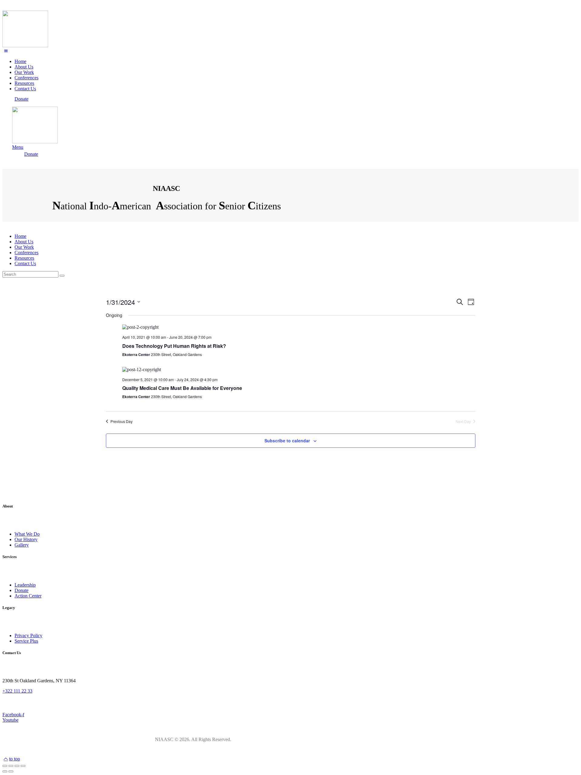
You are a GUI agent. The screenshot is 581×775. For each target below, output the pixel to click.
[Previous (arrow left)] (4, 771)
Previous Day (121, 421)
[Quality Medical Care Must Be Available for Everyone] (298, 369)
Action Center (28, 595)
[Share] (10, 766)
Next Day (463, 421)
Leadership (25, 584)
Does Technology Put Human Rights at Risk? (174, 345)
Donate (21, 590)
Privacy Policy (28, 635)
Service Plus (26, 641)
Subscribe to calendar (287, 440)
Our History (26, 539)
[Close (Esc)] (4, 766)
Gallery (22, 544)
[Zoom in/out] (23, 766)
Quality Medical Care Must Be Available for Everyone (182, 387)
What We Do (27, 534)
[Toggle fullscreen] (17, 766)
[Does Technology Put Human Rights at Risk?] (298, 327)
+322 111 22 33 (17, 691)
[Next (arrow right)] (10, 771)
